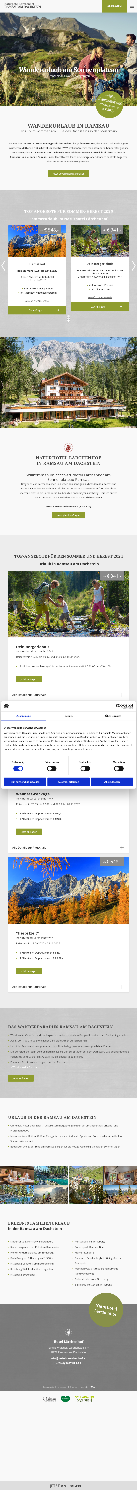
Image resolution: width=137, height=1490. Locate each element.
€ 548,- (49, 229)
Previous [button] (3, 266)
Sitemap (73, 1387)
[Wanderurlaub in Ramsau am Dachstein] (23, 6)
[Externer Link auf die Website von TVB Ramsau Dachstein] (49, 1399)
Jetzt (65, 1485)
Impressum (62, 1387)
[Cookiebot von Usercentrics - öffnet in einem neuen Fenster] (118, 706)
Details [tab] (68, 715)
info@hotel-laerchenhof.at (68, 1358)
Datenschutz (48, 1387)
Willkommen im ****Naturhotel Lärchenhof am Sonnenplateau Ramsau (68, 477)
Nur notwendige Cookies (25, 781)
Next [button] (133, 266)
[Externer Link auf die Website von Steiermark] (65, 1399)
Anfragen (114, 6)
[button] (68, 173)
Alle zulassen (112, 781)
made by (85, 1387)
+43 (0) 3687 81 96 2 (68, 1363)
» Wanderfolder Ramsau (24, 1067)
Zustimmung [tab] (23, 715)
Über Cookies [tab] (113, 715)
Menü (132, 6)
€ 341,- (112, 229)
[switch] (51, 768)
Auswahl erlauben (68, 781)
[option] (37, 270)
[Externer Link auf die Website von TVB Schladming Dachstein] (84, 1399)
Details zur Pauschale (37, 300)
